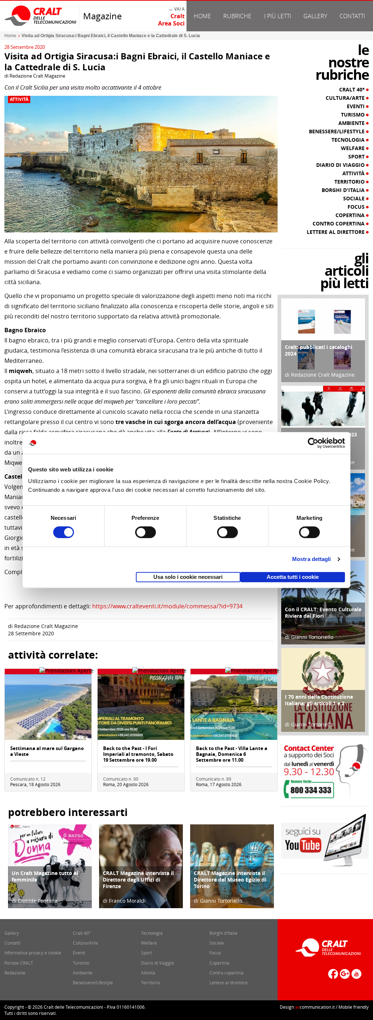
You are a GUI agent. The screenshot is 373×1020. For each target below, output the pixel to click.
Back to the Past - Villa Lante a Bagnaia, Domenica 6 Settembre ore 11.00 (231, 754)
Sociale (354, 198)
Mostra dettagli (311, 559)
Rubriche (237, 16)
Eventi (356, 106)
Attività (19, 99)
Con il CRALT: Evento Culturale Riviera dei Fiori (323, 612)
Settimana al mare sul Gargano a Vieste (47, 751)
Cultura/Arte (346, 98)
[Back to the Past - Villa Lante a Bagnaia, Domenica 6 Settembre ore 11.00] (234, 706)
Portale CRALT (18, 963)
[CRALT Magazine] (40, 15)
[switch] (145, 532)
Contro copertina (339, 223)
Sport (357, 156)
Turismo (353, 114)
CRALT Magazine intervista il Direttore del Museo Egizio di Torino (230, 880)
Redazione (14, 973)
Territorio (350, 181)
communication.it (315, 1007)
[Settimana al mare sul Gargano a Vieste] (48, 706)
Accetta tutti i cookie (293, 577)
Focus (357, 207)
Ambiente (352, 123)
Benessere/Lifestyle (337, 131)
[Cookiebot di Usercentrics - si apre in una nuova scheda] (313, 443)
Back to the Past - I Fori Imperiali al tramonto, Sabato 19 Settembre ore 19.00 (138, 754)
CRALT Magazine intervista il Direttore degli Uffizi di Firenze (138, 880)
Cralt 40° (352, 89)
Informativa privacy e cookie (32, 953)
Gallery (315, 16)
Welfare (353, 148)
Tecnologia (348, 140)
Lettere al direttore (336, 232)
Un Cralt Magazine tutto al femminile (45, 876)
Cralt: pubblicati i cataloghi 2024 (318, 350)
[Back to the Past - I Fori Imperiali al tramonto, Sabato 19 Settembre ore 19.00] (141, 706)
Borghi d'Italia (344, 190)
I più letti (277, 16)
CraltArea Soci (171, 19)
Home (202, 16)
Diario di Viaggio (341, 165)
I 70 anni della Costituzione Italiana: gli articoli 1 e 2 (319, 700)
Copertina (350, 215)
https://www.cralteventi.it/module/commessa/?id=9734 (167, 606)
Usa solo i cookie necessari (188, 577)
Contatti (352, 16)
